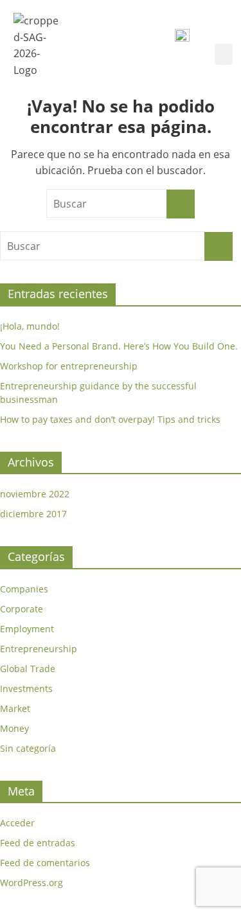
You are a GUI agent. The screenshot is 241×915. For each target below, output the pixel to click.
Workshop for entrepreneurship (69, 366)
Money (14, 728)
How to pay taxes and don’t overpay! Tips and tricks (110, 419)
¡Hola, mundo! (30, 326)
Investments (26, 688)
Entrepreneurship (38, 649)
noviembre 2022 (34, 494)
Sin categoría (28, 748)
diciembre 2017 (33, 514)
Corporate (21, 609)
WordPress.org (31, 882)
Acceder (17, 823)
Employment (27, 629)
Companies (24, 589)
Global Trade (27, 668)
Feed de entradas (37, 843)
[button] (224, 54)
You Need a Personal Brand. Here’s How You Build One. (119, 346)
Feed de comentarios (45, 863)
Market (15, 708)
